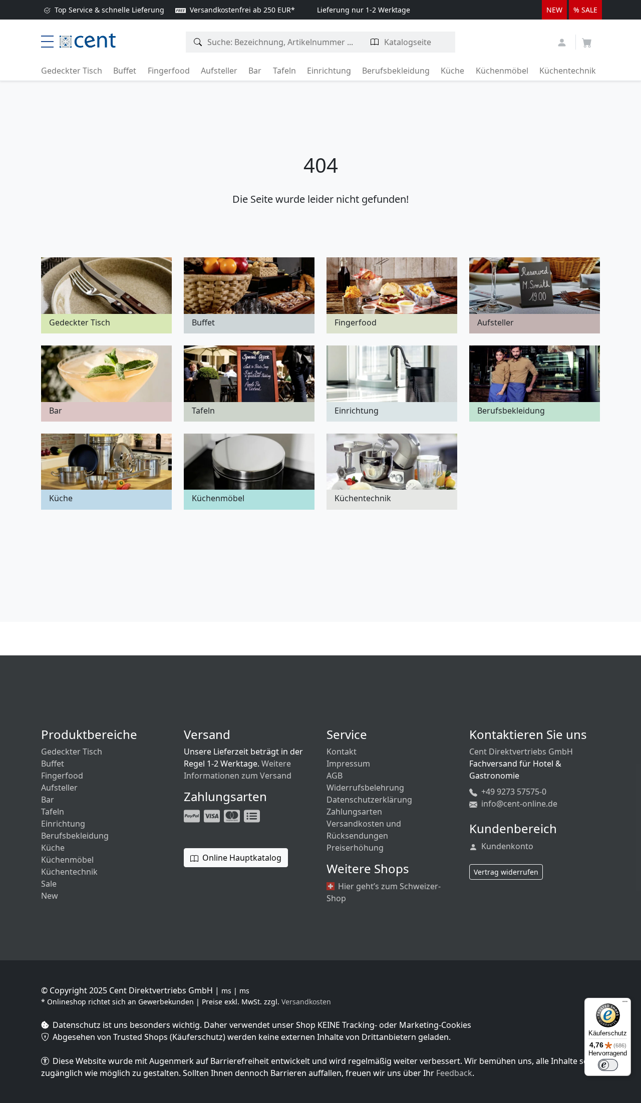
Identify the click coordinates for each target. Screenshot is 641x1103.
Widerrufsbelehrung (365, 787)
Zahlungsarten (354, 811)
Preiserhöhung (355, 847)
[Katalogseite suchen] (375, 42)
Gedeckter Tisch (71, 70)
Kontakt (342, 751)
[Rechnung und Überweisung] (253, 815)
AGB (335, 775)
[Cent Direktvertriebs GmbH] (88, 39)
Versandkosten (306, 1001)
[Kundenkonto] (563, 41)
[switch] (608, 1065)
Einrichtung (329, 70)
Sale (49, 883)
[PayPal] (193, 815)
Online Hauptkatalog (240, 857)
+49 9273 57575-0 (512, 791)
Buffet (124, 70)
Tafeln (284, 70)
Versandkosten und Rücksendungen (364, 829)
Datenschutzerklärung (369, 799)
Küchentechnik (567, 70)
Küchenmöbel (502, 70)
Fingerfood (169, 70)
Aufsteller (219, 70)
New (49, 895)
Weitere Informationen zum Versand (237, 769)
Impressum (348, 763)
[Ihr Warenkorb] (587, 40)
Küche (452, 70)
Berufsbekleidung (396, 70)
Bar (254, 70)
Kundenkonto (506, 846)
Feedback (454, 1072)
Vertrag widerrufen (506, 872)
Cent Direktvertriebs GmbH (521, 751)
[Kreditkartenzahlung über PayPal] (213, 815)
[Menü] (625, 1004)
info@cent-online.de (518, 803)
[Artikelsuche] (198, 42)
